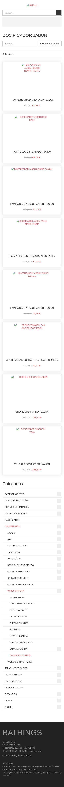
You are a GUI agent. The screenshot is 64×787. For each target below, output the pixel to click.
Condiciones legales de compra (16, 755)
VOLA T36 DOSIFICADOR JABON (32, 464)
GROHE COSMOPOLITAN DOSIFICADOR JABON (32, 360)
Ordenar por (7, 54)
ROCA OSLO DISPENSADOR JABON (32, 151)
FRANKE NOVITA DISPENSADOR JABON (32, 100)
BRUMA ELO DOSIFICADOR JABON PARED (32, 256)
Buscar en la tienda (49, 43)
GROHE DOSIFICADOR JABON (32, 412)
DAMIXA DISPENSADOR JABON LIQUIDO (32, 204)
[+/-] (16, 54)
